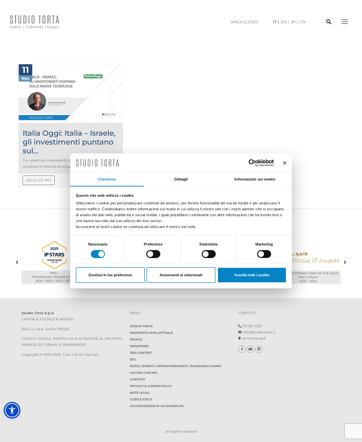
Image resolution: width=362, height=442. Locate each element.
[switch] (153, 254)
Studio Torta (141, 326)
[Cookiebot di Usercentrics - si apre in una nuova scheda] (252, 162)
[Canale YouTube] (251, 349)
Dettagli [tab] (181, 179)
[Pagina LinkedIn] (259, 349)
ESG (133, 359)
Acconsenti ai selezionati (181, 275)
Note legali (140, 392)
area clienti (244, 22)
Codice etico (141, 399)
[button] (12, 410)
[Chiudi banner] (284, 162)
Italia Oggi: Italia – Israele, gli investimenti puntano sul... (69, 142)
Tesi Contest (141, 353)
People (136, 339)
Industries (139, 346)
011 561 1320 (252, 326)
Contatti (137, 379)
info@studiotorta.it (258, 332)
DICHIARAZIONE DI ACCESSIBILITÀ (157, 406)
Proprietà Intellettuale (151, 333)
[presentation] (17, 263)
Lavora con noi (143, 373)
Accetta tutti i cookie (251, 275)
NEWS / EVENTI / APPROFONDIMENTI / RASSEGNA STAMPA (175, 366)
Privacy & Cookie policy (151, 386)
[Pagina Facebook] (242, 349)
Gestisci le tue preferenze (110, 275)
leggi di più (38, 180)
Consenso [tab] (107, 179)
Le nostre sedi (253, 338)
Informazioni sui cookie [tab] (254, 179)
